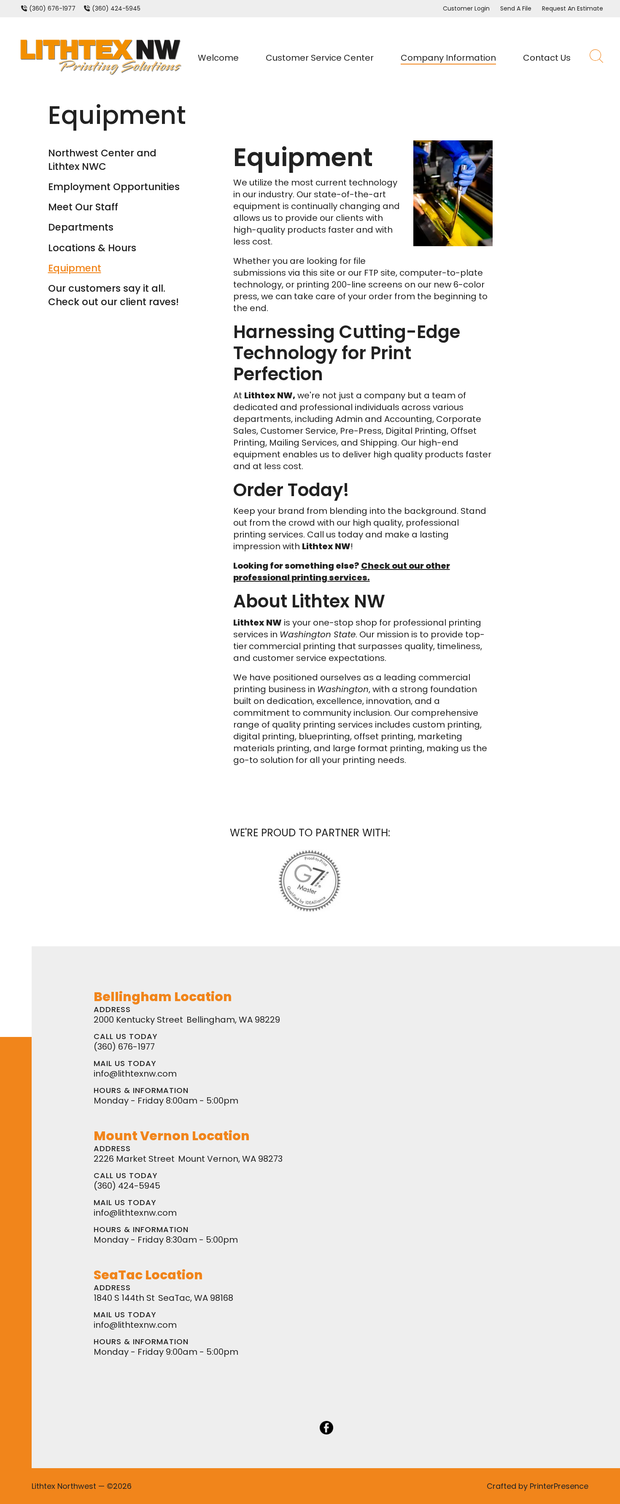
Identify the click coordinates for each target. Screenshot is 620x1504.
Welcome (218, 58)
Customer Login (466, 8)
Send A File (515, 8)
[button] (596, 57)
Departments (80, 227)
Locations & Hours (92, 248)
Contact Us (547, 58)
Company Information (448, 58)
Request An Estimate (572, 8)
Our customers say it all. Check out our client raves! (113, 295)
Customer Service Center (320, 58)
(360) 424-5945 (116, 8)
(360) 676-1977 (52, 8)
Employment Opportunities (114, 186)
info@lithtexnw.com (135, 1074)
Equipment (74, 268)
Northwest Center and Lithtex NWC (102, 159)
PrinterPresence (559, 1486)
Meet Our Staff (83, 207)
